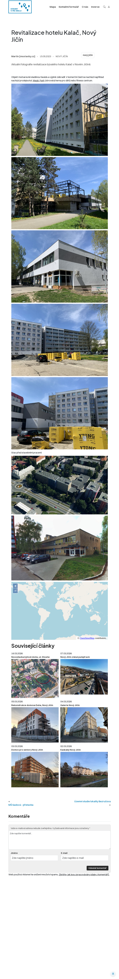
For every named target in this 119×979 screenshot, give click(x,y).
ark (42, 80)
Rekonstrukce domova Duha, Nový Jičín (32, 705)
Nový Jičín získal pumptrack (75, 657)
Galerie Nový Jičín (70, 705)
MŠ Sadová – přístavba (20, 804)
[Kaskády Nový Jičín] (84, 769)
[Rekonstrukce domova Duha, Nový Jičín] (35, 725)
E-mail (64, 853)
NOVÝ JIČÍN (62, 56)
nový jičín (88, 55)
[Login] (109, 6)
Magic (36, 80)
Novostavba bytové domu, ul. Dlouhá (30, 657)
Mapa (53, 6)
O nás (85, 6)
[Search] (104, 6)
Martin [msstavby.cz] (23, 56)
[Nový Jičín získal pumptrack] (84, 677)
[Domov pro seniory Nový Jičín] (35, 769)
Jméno (14, 853)
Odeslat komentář (97, 868)
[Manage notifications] (113, 973)
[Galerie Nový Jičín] (84, 725)
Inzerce (95, 6)
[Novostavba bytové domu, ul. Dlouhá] (35, 678)
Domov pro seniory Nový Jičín (27, 749)
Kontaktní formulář (69, 6)
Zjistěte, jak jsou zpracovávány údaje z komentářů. (84, 874)
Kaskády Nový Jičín (70, 749)
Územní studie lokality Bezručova (92, 801)
